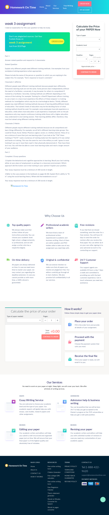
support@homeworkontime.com (93, 475)
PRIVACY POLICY (71, 466)
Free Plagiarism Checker (53, 489)
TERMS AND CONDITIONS (69, 471)
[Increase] (99, 61)
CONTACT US (35, 473)
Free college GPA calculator (54, 477)
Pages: (45, 316)
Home (41, 7)
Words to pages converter (53, 509)
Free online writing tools (54, 468)
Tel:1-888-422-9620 (91, 469)
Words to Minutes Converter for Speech (54, 501)
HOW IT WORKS (37, 477)
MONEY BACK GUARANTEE (70, 477)
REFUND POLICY (71, 481)
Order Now (84, 4)
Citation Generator (54, 472)
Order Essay (58, 41)
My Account (85, 10)
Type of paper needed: (15, 316)
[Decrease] (91, 61)
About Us (34, 470)
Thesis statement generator (54, 495)
